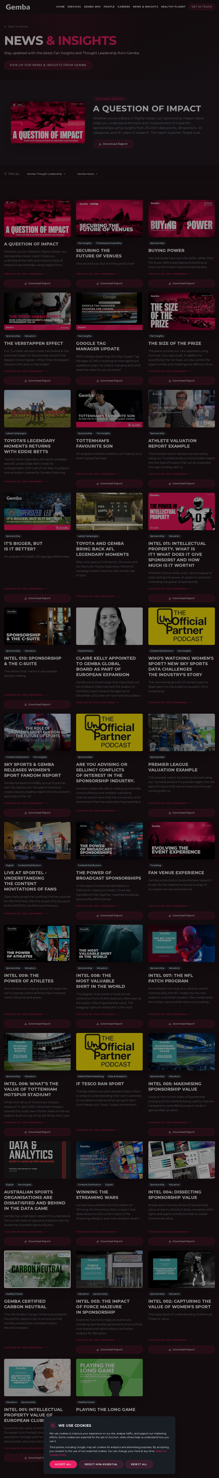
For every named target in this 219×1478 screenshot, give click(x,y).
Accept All (63, 1464)
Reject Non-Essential (101, 1464)
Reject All (139, 1464)
